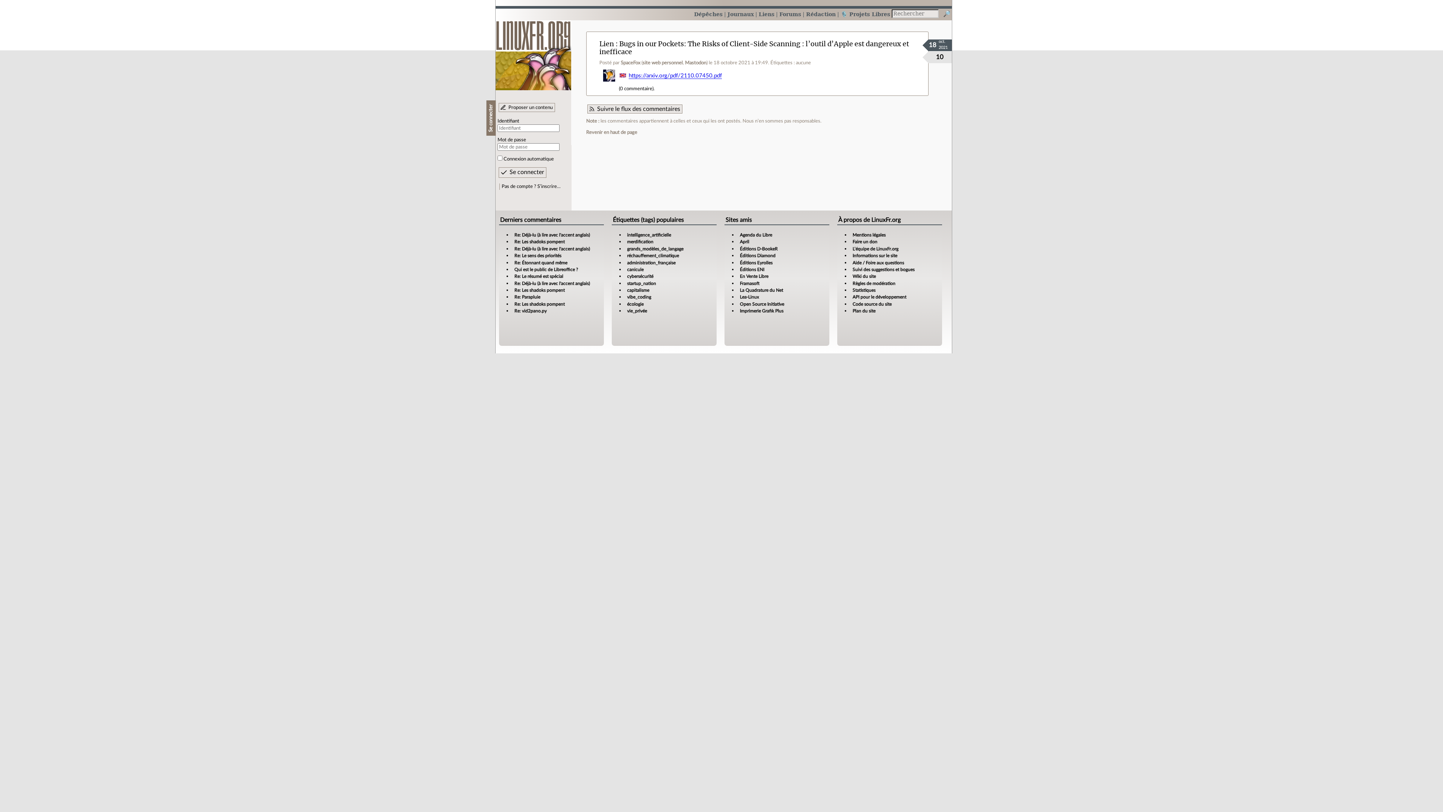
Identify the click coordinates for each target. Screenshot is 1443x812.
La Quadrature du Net (761, 290)
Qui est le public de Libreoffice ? (546, 269)
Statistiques (864, 290)
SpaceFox (630, 63)
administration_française (651, 263)
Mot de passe (512, 140)
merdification (640, 241)
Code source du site (872, 304)
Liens (766, 14)
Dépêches (708, 14)
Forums (790, 14)
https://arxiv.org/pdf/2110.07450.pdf (675, 76)
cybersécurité (640, 276)
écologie (635, 304)
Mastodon (695, 63)
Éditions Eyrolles (756, 263)
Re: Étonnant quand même (540, 263)
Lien (606, 43)
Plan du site (864, 311)
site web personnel (663, 63)
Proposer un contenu (530, 107)
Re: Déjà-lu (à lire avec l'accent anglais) (552, 235)
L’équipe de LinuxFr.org (875, 249)
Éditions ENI (752, 269)
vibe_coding (639, 297)
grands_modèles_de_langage (655, 249)
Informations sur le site (875, 255)
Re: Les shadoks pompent (539, 241)
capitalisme (638, 290)
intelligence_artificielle (649, 235)
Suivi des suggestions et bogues (884, 269)
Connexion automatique (529, 159)
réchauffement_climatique (653, 255)
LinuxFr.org (533, 51)
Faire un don (865, 241)
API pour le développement (879, 297)
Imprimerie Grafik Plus (762, 311)
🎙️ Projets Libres (865, 14)
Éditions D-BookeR (759, 249)
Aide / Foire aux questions (878, 263)
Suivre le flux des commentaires (638, 109)
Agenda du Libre (756, 235)
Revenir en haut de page (611, 132)
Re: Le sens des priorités (537, 255)
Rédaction (821, 14)
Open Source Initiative (762, 304)
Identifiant (508, 121)
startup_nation (641, 283)
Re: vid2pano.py (530, 311)
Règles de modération (874, 283)
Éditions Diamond (758, 255)
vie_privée (637, 311)
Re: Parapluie (527, 297)
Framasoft (749, 283)
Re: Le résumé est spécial (538, 276)
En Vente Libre (754, 276)
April (744, 241)
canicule (635, 269)
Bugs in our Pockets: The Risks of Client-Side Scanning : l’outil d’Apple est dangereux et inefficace (754, 47)
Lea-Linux (749, 297)
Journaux (741, 14)
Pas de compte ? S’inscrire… (531, 186)
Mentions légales (869, 235)
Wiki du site (864, 276)
